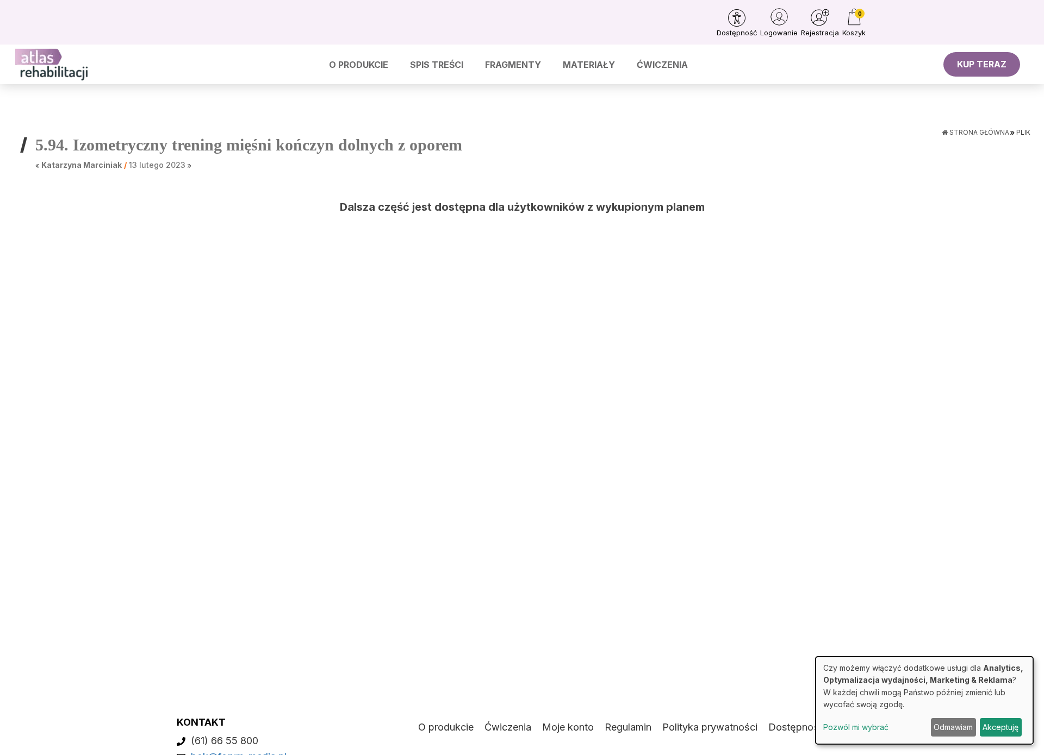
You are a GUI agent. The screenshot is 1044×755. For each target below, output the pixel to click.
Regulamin (628, 727)
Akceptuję (1000, 727)
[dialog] (924, 700)
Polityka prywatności (709, 727)
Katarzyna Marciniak (81, 164)
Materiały (589, 64)
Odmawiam (953, 727)
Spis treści (436, 64)
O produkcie (358, 64)
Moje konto (568, 727)
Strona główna (978, 132)
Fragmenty (513, 64)
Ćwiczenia (662, 64)
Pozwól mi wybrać (855, 727)
